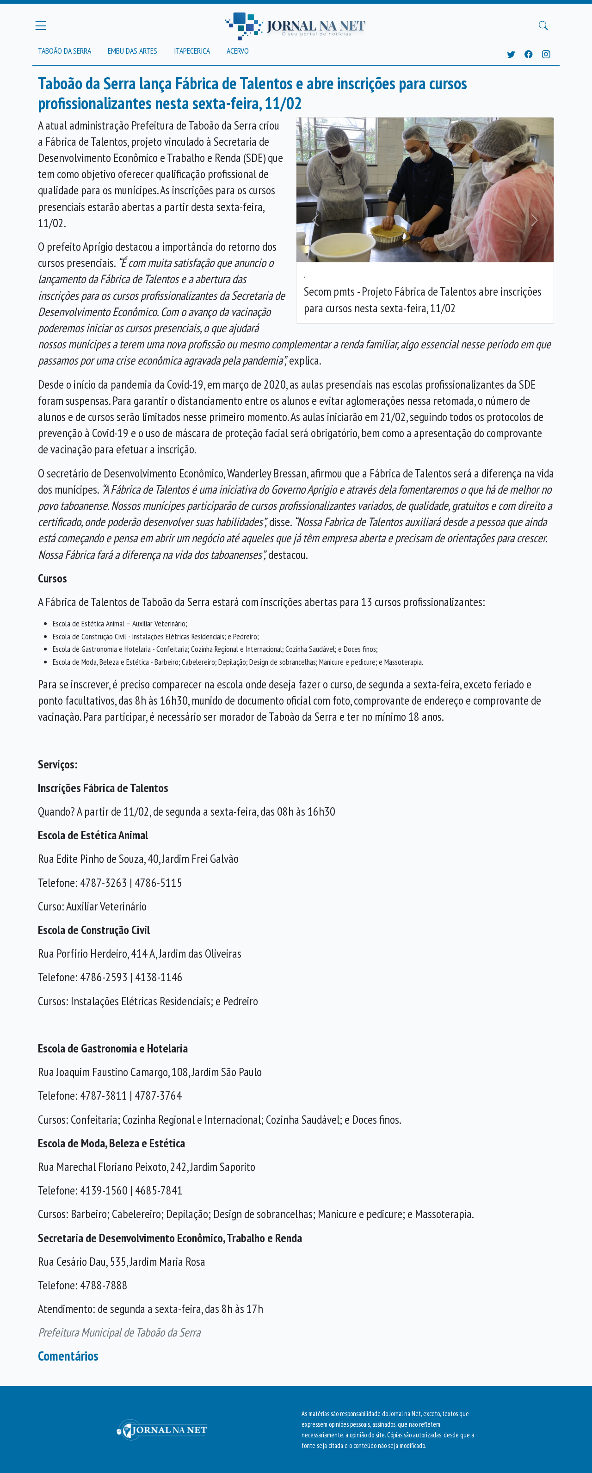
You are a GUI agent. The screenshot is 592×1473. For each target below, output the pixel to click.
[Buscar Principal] (543, 26)
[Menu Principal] (40, 25)
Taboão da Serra (64, 50)
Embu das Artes (132, 50)
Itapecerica (192, 50)
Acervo (238, 50)
